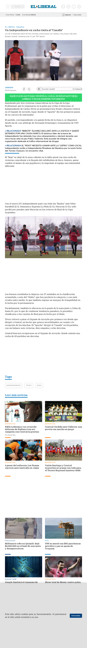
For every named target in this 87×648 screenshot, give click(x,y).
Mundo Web (11, 579)
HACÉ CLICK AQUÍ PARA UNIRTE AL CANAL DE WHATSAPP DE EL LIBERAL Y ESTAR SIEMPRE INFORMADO (43, 97)
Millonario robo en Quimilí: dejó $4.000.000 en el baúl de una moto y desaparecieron (23, 546)
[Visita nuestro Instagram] (79, 7)
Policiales (10, 541)
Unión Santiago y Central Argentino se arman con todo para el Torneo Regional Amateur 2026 (63, 468)
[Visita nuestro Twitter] (68, 7)
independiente (13, 385)
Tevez (29, 385)
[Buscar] (13, 7)
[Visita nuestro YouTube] (74, 7)
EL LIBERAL (10, 27)
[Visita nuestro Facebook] (63, 7)
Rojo (39, 385)
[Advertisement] (56, 185)
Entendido (75, 615)
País (47, 541)
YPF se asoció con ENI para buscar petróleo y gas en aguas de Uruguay (63, 546)
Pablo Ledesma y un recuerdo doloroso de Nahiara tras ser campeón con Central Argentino (22, 429)
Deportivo (10, 424)
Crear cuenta (77, 15)
